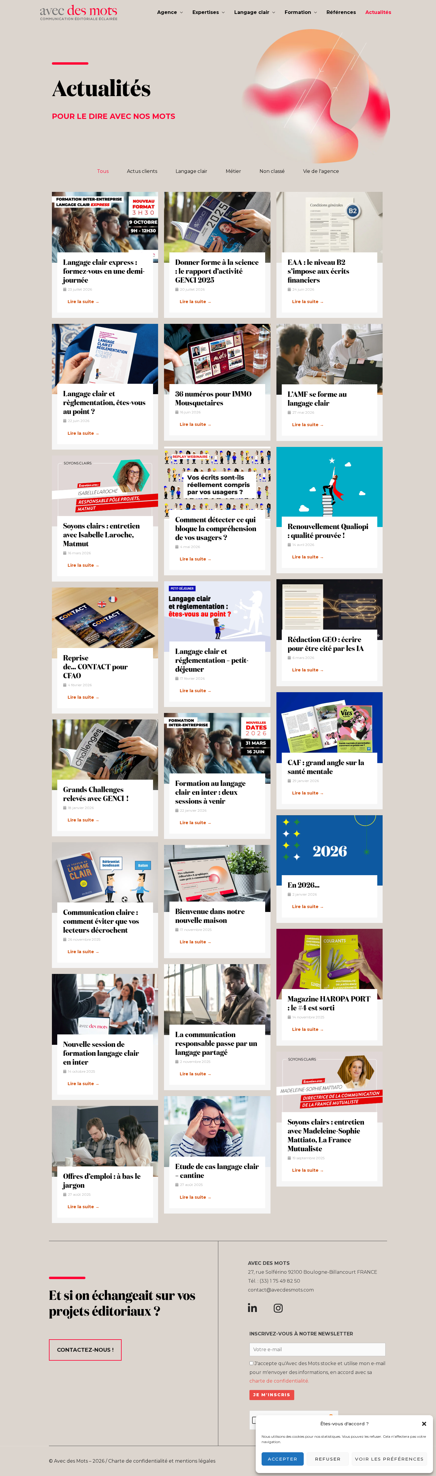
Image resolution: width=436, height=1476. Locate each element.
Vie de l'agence (321, 171)
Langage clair (251, 12)
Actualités (378, 12)
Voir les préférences (389, 1459)
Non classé (272, 171)
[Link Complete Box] (105, 255)
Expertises (205, 12)
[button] (424, 1424)
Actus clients (142, 171)
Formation (298, 12)
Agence (167, 12)
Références (341, 12)
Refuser (328, 1459)
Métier (233, 171)
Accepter (282, 1459)
